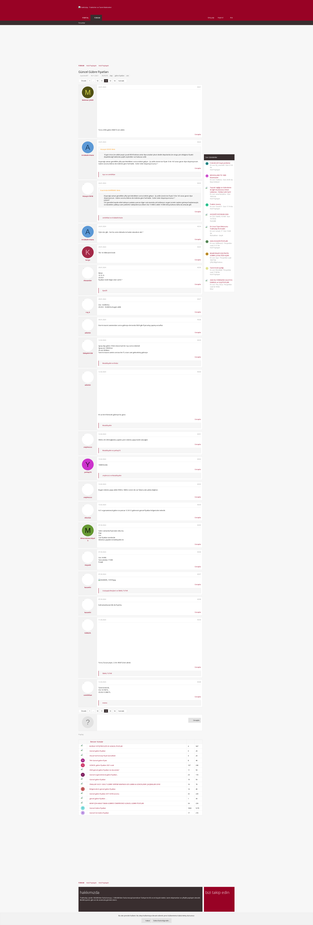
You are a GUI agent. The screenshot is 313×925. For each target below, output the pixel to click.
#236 (199, 552)
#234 (199, 505)
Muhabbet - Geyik (216, 235)
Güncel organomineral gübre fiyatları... (103, 775)
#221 (199, 87)
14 (114, 81)
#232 (199, 459)
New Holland (214, 182)
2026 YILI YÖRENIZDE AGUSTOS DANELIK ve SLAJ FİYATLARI (221, 281)
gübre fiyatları (119, 76)
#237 (199, 574)
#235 (199, 525)
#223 (199, 183)
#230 (199, 372)
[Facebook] (206, 899)
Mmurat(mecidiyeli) (87, 539)
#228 (199, 320)
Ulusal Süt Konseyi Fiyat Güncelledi (102, 756)
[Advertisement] (156, 44)
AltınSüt (88, 518)
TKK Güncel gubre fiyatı (98, 760)
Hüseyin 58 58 (88, 196)
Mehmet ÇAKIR (87, 100)
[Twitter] (228, 899)
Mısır (211, 289)
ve (108, 174)
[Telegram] (224, 899)
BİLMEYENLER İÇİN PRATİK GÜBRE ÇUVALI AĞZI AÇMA (219, 254)
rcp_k (88, 312)
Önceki (83, 81)
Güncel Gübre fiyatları (97, 808)
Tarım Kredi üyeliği (217, 268)
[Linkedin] (215, 899)
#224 (199, 226)
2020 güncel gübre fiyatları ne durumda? (104, 770)
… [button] (93, 81)
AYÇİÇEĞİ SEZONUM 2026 (219, 214)
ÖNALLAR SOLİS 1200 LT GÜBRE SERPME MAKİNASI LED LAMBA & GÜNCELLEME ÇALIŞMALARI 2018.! (124, 784)
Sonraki (121, 81)
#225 (199, 247)
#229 (199, 340)
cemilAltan (88, 695)
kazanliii (87, 587)
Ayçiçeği (213, 221)
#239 (199, 620)
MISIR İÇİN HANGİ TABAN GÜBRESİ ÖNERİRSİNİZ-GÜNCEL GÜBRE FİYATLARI (116, 803)
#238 (199, 599)
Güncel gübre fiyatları (97, 751)
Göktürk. (87, 633)
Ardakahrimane (88, 155)
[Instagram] (211, 899)
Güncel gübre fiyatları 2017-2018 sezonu (104, 794)
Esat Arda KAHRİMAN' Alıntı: (110, 190)
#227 (199, 299)
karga (87, 260)
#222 (199, 142)
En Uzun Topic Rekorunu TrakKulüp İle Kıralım (219, 227)
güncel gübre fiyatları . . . (98, 798)
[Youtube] (206, 904)
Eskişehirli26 (88, 353)
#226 (199, 267)
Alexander (88, 280)
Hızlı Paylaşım (215, 170)
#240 (199, 682)
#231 (199, 434)
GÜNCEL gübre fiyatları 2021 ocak (101, 765)
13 (110, 81)
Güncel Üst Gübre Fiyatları (99, 813)
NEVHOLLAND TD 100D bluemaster (218, 176)
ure (127, 76)
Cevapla (198, 134)
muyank (88, 565)
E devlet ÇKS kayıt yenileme (220, 163)
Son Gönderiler (211, 157)
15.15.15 (105, 76)
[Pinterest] (219, 899)
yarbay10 (87, 472)
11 (102, 81)
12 (106, 81)
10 (97, 81)
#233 (199, 484)
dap (111, 76)
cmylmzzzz (88, 447)
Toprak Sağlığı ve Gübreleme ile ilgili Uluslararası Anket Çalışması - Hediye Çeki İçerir (220, 189)
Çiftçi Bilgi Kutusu (216, 262)
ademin (88, 333)
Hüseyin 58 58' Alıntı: (107, 149)
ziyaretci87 (84, 76)
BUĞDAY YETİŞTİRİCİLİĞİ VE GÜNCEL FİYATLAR (106, 746)
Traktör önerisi (215, 204)
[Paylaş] (195, 87)
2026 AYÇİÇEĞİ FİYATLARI (219, 241)
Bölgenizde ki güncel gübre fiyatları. (102, 789)
